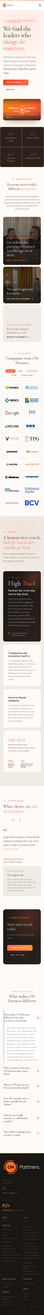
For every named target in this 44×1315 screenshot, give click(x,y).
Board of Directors (29, 1271)
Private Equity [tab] (32, 371)
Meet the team (18, 955)
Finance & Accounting (30, 1233)
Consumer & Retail (8, 1252)
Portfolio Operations (30, 1236)
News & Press (6, 1305)
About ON (26, 1293)
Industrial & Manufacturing (11, 1258)
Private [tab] (14, 375)
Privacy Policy (23, 1312)
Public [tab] (20, 371)
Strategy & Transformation (32, 1239)
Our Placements (7, 1284)
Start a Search (14, 82)
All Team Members (29, 1284)
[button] (22, 109)
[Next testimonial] (19, 820)
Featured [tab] (10, 371)
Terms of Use (34, 1312)
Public (4, 1232)
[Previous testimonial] (6, 820)
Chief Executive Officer (30, 1246)
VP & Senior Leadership (31, 1274)
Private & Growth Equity (10, 1238)
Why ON (10, 90)
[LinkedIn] (4, 1188)
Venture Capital (7, 1241)
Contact (25, 1300)
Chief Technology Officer (31, 1255)
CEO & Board (27, 1230)
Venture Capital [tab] (26, 375)
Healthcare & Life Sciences (11, 1255)
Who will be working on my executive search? (17, 1133)
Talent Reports (7, 1302)
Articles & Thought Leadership (8, 1298)
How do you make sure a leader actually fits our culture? (16, 1101)
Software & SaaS (7, 1261)
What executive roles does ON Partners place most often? (17, 1071)
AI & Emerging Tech (8, 1249)
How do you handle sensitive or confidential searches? (15, 1118)
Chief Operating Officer (31, 1258)
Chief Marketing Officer (31, 1252)
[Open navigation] (40, 5)
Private (4, 1235)
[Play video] (22, 110)
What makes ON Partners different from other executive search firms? (17, 1017)
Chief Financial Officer (30, 1249)
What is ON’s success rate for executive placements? (16, 1086)
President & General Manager (30, 1267)
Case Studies (6, 1286)
